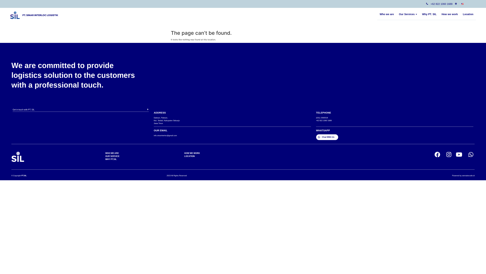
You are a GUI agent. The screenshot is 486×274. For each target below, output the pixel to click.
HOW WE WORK (192, 153)
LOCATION (189, 156)
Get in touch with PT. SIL (24, 110)
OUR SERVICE (112, 156)
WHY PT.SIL (111, 159)
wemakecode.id (468, 176)
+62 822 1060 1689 (441, 4)
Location (468, 14)
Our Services (407, 14)
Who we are (387, 14)
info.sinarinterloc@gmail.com (165, 135)
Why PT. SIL (429, 14)
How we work (450, 14)
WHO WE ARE (112, 153)
